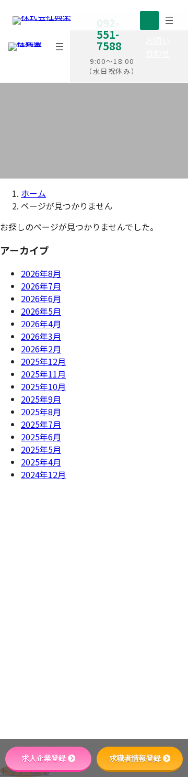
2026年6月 (41, 298)
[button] (160, 46)
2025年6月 (41, 436)
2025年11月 (43, 374)
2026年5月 (41, 311)
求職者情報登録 (135, 758)
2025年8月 (41, 411)
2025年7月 (41, 424)
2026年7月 (41, 286)
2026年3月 (41, 336)
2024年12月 (43, 474)
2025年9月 (41, 399)
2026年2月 (41, 348)
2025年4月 (41, 462)
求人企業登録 (44, 758)
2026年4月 (41, 323)
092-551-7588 (124, 589)
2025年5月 (41, 449)
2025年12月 (43, 361)
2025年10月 (43, 386)
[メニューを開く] (59, 46)
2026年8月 (41, 273)
